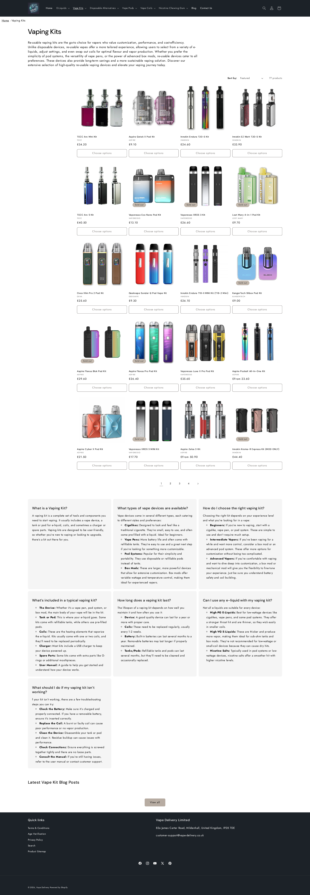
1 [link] (161, 483)
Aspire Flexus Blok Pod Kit (91, 371)
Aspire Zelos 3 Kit (190, 449)
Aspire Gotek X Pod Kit (142, 136)
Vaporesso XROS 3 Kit (193, 215)
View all (155, 802)
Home (5, 20)
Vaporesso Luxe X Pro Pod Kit (197, 371)
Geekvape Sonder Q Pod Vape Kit (148, 293)
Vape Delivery (42, 887)
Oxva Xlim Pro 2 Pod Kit (90, 293)
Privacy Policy (35, 839)
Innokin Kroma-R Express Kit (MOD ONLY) (255, 449)
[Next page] (198, 483)
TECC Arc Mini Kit (87, 136)
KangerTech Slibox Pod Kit (247, 293)
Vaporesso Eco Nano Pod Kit (145, 215)
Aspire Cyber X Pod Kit (90, 449)
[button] (62, 8)
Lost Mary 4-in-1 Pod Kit (246, 215)
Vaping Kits (19, 20)
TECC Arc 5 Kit (85, 215)
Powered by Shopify (59, 887)
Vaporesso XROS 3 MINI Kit (144, 449)
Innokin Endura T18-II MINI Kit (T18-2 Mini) (204, 293)
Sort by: (232, 78)
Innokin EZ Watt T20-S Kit (247, 136)
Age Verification (37, 834)
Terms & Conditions (38, 828)
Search (32, 845)
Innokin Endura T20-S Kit (195, 136)
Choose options (102, 153)
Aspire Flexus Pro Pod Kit (143, 371)
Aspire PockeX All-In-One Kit (248, 371)
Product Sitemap (37, 851)
